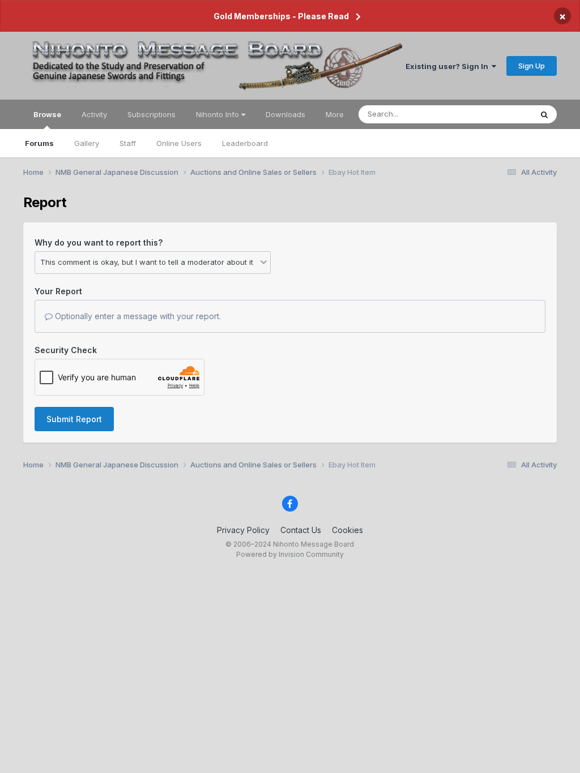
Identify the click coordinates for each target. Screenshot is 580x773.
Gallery (86, 143)
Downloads (285, 114)
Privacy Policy (243, 530)
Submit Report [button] (74, 419)
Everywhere (497, 114)
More (335, 114)
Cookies (347, 530)
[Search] (544, 114)
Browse (47, 114)
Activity (94, 114)
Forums (39, 143)
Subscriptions (151, 114)
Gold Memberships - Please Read (281, 16)
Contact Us (300, 530)
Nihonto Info (218, 114)
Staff (128, 143)
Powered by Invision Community (290, 554)
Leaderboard (245, 143)
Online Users (179, 143)
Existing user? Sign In (449, 66)
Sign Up (531, 65)
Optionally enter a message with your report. (137, 316)
